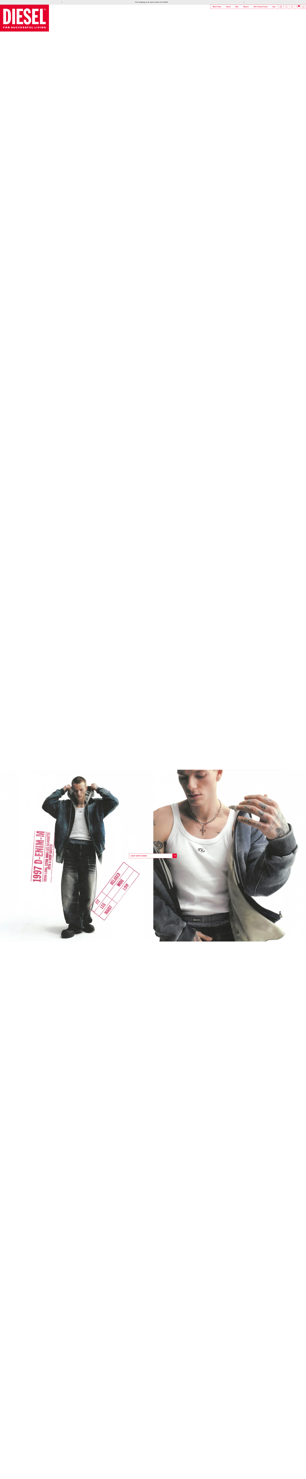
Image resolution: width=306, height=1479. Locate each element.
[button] (303, 6)
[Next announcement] (244, 2)
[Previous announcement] (62, 2)
